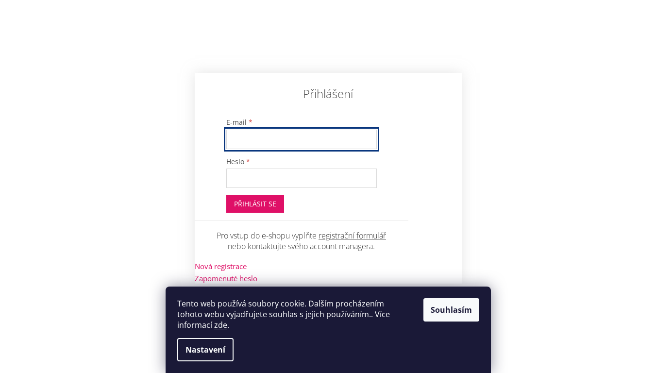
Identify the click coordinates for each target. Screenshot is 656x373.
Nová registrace (221, 266)
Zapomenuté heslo (226, 278)
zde (220, 325)
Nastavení (205, 349)
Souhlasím (451, 310)
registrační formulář (352, 235)
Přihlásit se (255, 203)
